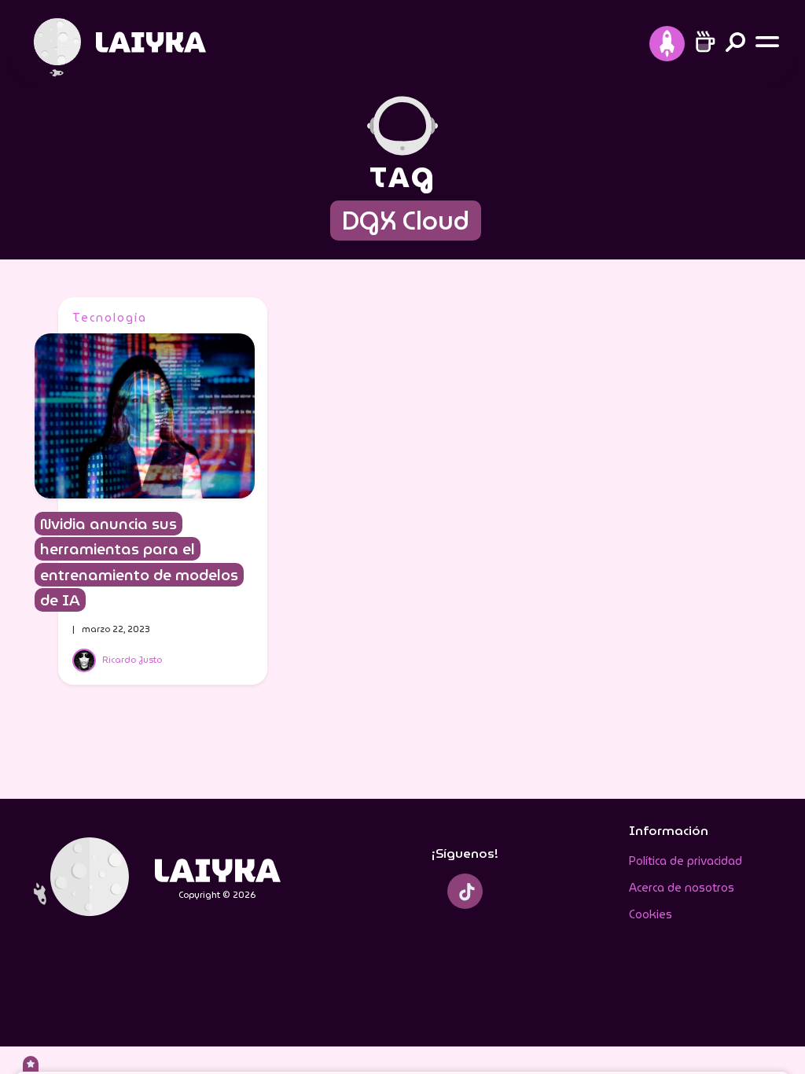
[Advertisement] (654, 533)
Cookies (650, 914)
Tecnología (109, 317)
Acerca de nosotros (681, 887)
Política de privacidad (685, 861)
